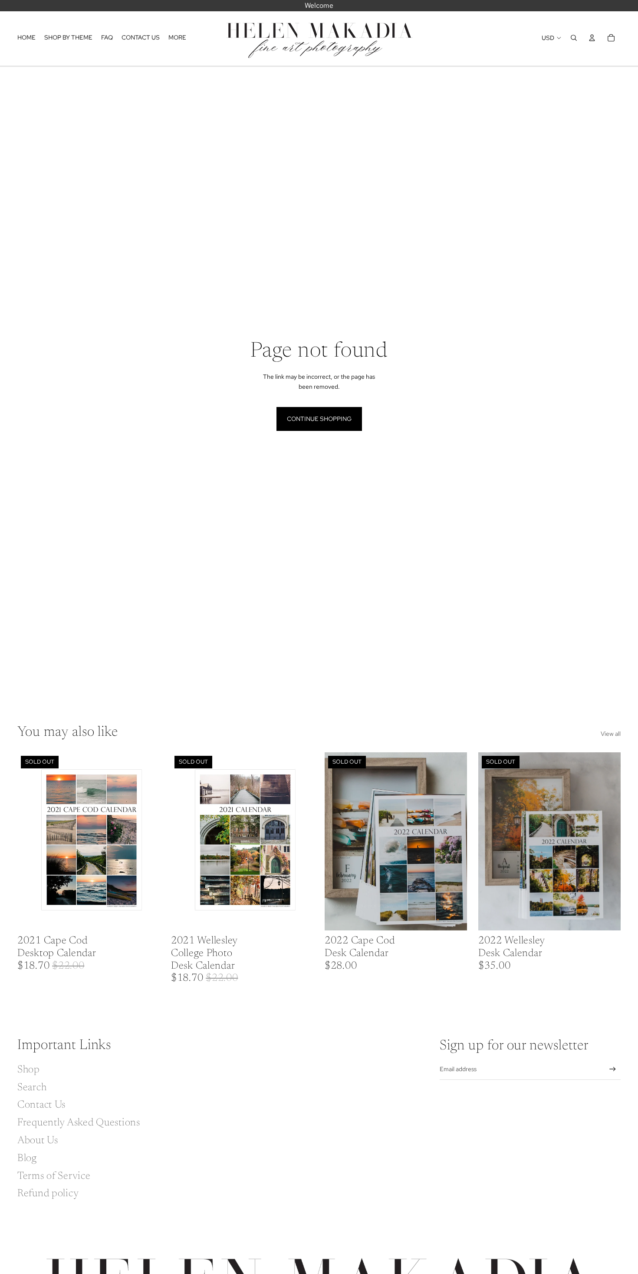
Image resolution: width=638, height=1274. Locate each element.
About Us (37, 1140)
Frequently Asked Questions (78, 1123)
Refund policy (48, 1193)
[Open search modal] (573, 37)
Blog (27, 1158)
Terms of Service (54, 1176)
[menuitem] (177, 37)
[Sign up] (613, 1069)
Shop (28, 1070)
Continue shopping (319, 419)
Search (31, 1087)
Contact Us (41, 1105)
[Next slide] (147, 841)
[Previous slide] (30, 841)
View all (611, 734)
